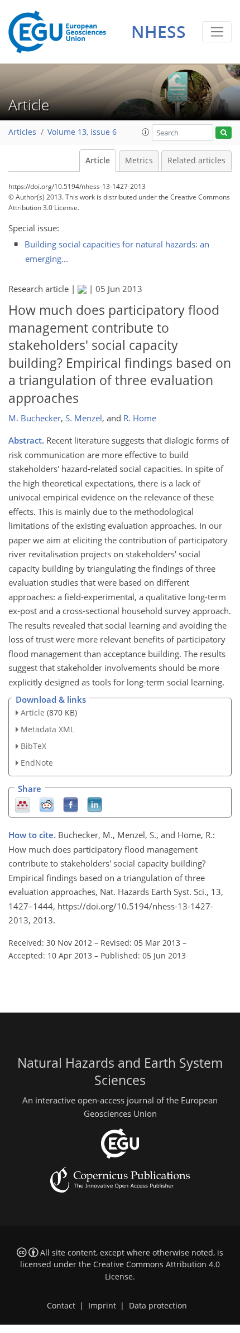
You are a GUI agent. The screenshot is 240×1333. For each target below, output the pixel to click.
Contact (61, 1306)
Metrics (139, 160)
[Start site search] (223, 133)
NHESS (158, 31)
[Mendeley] (22, 804)
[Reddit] (46, 804)
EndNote (37, 762)
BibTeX (33, 746)
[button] (146, 132)
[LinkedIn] (94, 804)
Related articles (196, 160)
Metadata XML (47, 729)
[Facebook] (70, 804)
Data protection (158, 1306)
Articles (22, 132)
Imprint (102, 1306)
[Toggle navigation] (217, 31)
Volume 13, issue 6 (82, 132)
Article (97, 160)
